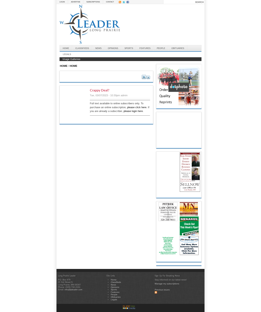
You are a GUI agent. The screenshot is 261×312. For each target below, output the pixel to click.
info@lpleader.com (73, 289)
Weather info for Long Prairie (179, 145)
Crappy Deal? (99, 90)
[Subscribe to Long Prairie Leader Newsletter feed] (156, 293)
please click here (136, 107)
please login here (133, 111)
